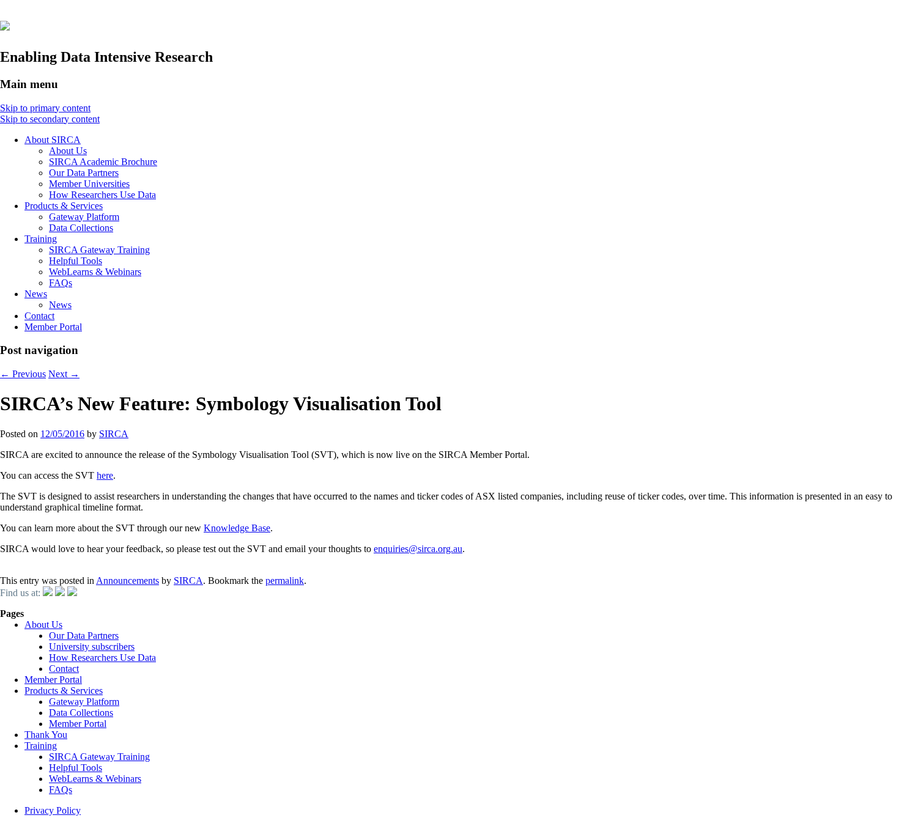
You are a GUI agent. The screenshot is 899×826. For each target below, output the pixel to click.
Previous (23, 374)
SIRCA (113, 434)
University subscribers (92, 646)
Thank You (45, 734)
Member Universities (89, 184)
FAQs (60, 283)
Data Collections (81, 228)
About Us (68, 151)
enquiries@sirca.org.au (418, 549)
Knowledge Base (237, 528)
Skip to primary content (45, 108)
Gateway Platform (84, 217)
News (35, 294)
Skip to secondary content (50, 119)
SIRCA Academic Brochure (103, 162)
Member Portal (53, 327)
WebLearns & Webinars (95, 272)
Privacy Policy (52, 810)
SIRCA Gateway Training (99, 250)
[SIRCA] (5, 24)
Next (64, 374)
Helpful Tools (75, 261)
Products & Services (63, 206)
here (105, 475)
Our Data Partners (84, 173)
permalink (284, 580)
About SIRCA (52, 140)
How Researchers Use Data (102, 195)
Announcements (127, 580)
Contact (39, 316)
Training (40, 239)
